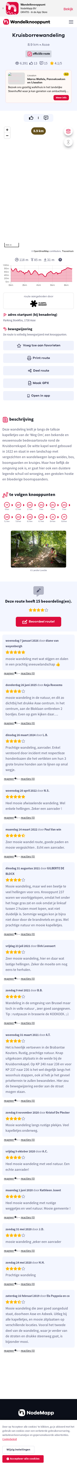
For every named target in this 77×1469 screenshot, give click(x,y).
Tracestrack (68, 251)
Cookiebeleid (9, 1439)
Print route (41, 358)
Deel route (41, 370)
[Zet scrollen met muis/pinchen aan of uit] (68, 142)
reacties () (28, 673)
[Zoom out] (7, 135)
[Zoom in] (7, 130)
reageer (9, 673)
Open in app (40, 395)
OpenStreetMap (41, 251)
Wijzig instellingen (18, 1449)
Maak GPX (41, 383)
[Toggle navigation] (71, 21)
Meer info (61, 97)
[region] (38, 189)
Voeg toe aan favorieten (41, 345)
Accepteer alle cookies (24, 1459)
